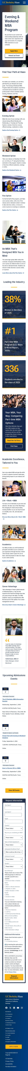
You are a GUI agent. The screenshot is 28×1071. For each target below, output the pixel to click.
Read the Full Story (14, 440)
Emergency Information (10, 1041)
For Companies (8, 1014)
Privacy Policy (12, 972)
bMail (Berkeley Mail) (10, 1031)
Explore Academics (8, 561)
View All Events (14, 790)
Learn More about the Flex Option (12, 273)
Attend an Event (14, 56)
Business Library (9, 1020)
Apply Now (14, 51)
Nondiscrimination (10, 1066)
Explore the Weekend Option (10, 170)
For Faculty (7, 1035)
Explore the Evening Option (10, 130)
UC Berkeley (9, 1058)
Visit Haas (14, 446)
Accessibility (9, 1064)
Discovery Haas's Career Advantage (12, 605)
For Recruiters (8, 1016)
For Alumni (7, 1039)
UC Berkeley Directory (10, 1022)
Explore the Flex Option (9, 210)
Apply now (13, 1047)
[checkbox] (14, 889)
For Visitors (8, 1018)
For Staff (7, 1037)
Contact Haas (8, 1024)
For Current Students (10, 1033)
